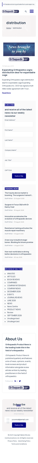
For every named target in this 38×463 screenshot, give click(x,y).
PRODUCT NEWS (14, 309)
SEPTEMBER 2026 (14, 315)
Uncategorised (13, 318)
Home (8, 28)
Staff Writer (9, 198)
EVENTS (10, 294)
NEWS (9, 303)
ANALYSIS (11, 273)
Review (10, 312)
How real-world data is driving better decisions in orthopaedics (18, 252)
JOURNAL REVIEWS (14, 297)
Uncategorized (13, 321)
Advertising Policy (24, 441)
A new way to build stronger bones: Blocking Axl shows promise (19, 241)
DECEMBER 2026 (14, 291)
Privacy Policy (12, 441)
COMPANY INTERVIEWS (16, 285)
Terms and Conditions (19, 444)
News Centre (12, 306)
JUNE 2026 (11, 300)
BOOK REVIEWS (13, 279)
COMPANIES (12, 282)
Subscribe (19, 176)
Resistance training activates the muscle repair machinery (18, 229)
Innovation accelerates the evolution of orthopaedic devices (18, 217)
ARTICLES (11, 276)
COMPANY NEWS (14, 288)
